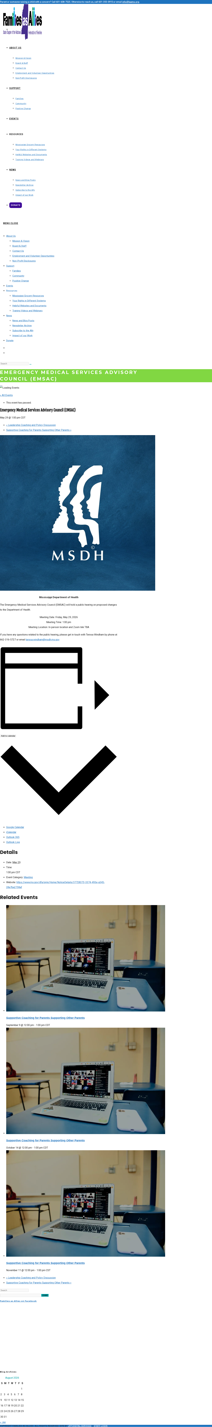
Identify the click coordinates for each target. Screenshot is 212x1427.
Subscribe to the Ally (22, 330)
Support (10, 265)
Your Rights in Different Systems (29, 300)
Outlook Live (13, 842)
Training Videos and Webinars (27, 310)
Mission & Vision (20, 241)
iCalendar (11, 832)
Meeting (28, 877)
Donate (10, 340)
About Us (11, 236)
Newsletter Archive (22, 325)
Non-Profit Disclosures (24, 260)
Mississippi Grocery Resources (28, 295)
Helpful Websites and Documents (29, 305)
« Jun (3, 1422)
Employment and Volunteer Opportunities (33, 256)
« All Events (6, 395)
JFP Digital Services (79, 1426)
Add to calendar (8, 736)
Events (9, 285)
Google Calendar (15, 827)
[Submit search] (30, 364)
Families (16, 270)
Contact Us (18, 251)
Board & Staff (19, 246)
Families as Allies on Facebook (18, 1301)
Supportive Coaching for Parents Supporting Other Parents (38, 430)
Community (18, 275)
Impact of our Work (22, 335)
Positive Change (20, 280)
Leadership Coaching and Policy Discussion (31, 425)
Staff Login (101, 1426)
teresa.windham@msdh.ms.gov (42, 639)
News (9, 315)
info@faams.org (130, 2)
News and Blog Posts (23, 320)
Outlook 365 (12, 837)
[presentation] (85, 1010)
